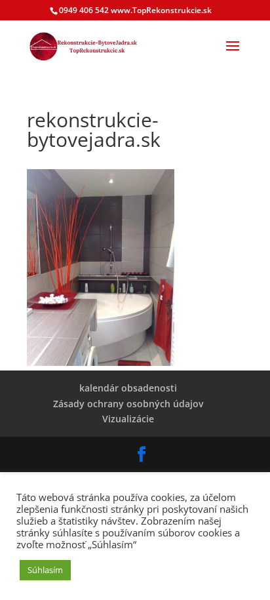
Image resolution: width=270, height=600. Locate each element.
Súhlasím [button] (45, 570)
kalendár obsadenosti (128, 388)
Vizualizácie (128, 418)
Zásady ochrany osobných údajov (128, 403)
